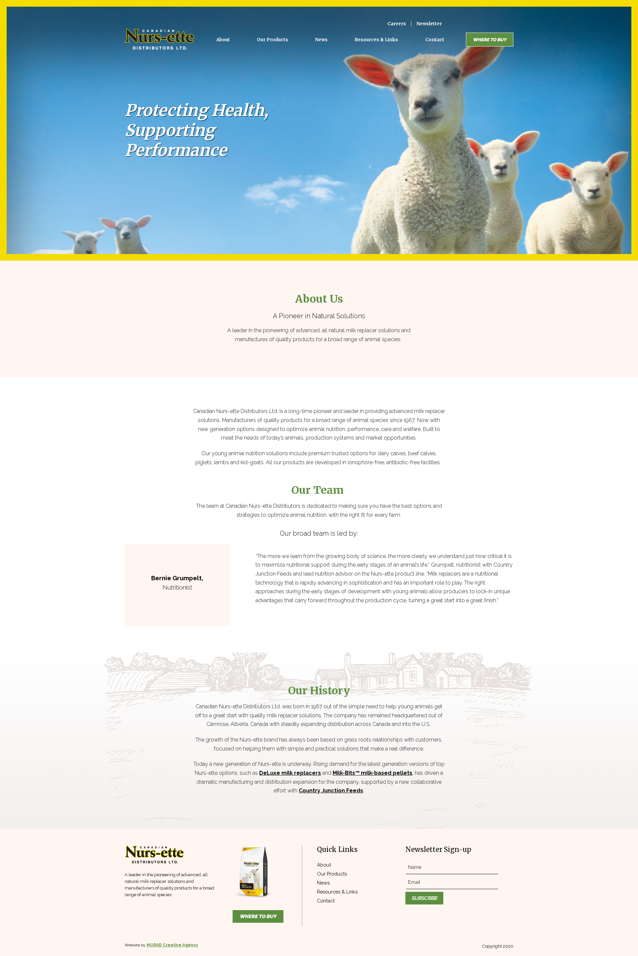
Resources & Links (337, 891)
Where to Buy (489, 39)
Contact (326, 900)
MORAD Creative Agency (172, 945)
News (323, 883)
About (324, 865)
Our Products (332, 874)
